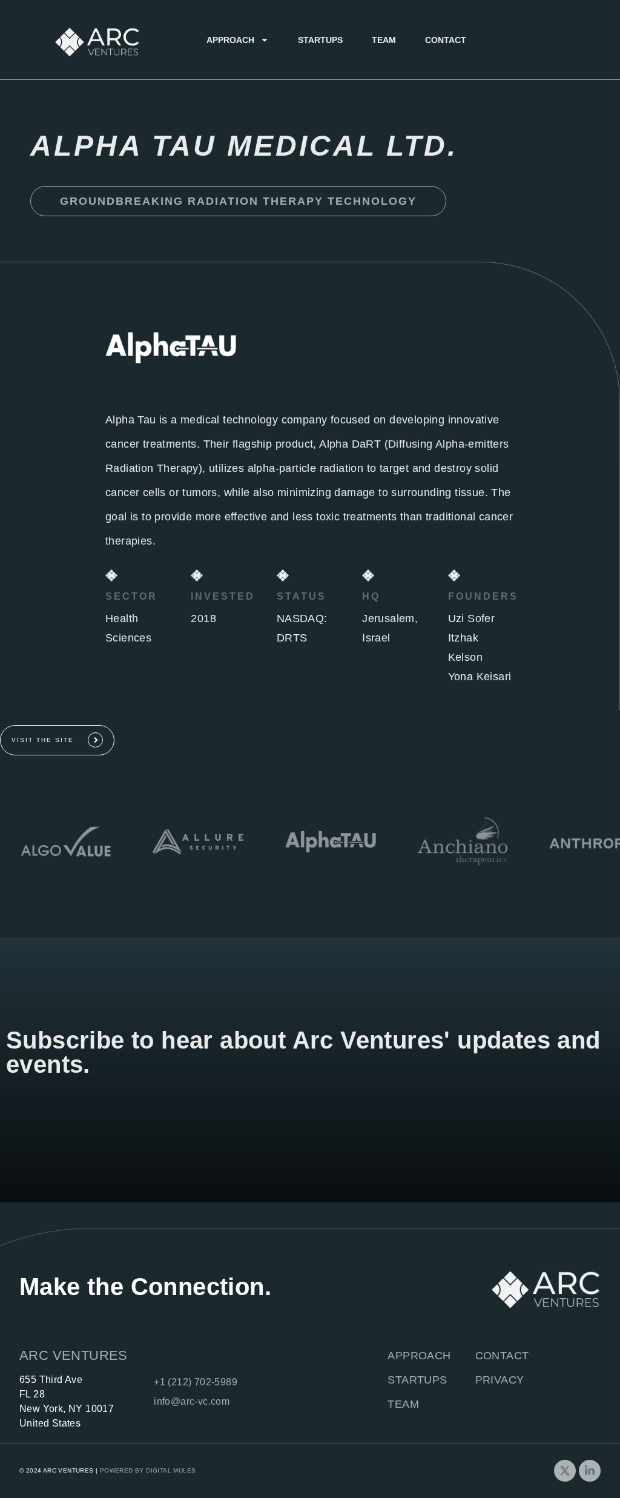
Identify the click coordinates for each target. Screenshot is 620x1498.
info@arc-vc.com (191, 1401)
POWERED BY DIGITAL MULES (148, 1470)
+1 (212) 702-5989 (195, 1382)
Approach (230, 40)
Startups (320, 40)
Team (384, 40)
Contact (445, 40)
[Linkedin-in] (590, 1471)
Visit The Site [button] (43, 740)
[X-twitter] (565, 1471)
